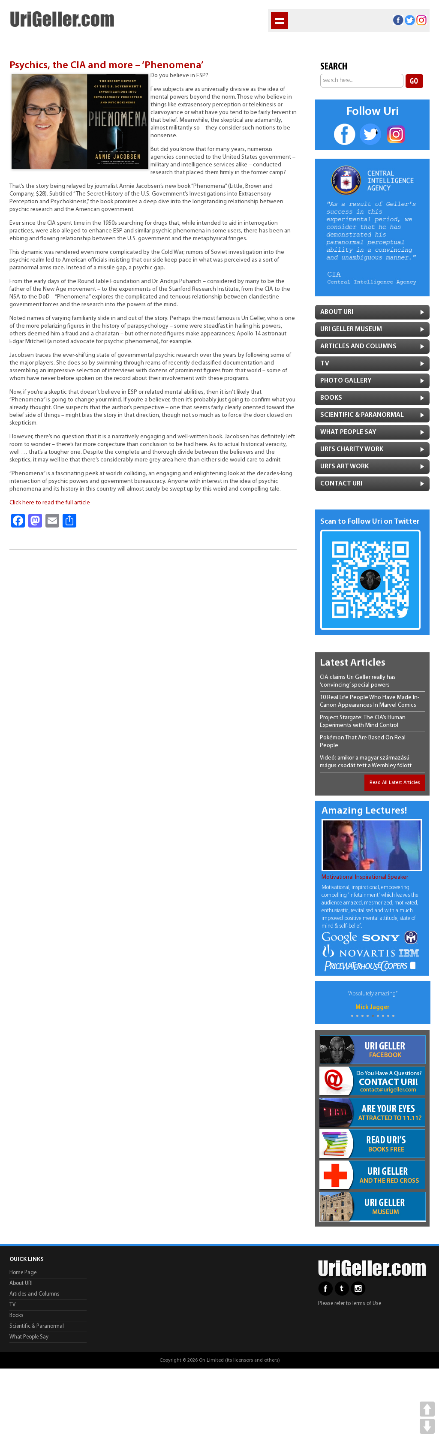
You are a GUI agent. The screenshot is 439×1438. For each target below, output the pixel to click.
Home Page (22, 1272)
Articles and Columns (358, 346)
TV (324, 363)
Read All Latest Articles (395, 782)
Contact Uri (341, 483)
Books (331, 398)
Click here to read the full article (49, 503)
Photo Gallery (346, 380)
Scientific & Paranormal (36, 1326)
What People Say (348, 432)
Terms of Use (366, 1303)
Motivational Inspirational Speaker (365, 877)
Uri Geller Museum (351, 329)
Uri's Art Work (344, 466)
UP (427, 1409)
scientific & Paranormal (362, 415)
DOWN (427, 1426)
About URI (21, 1283)
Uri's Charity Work (351, 449)
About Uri (336, 312)
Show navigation (279, 20)
